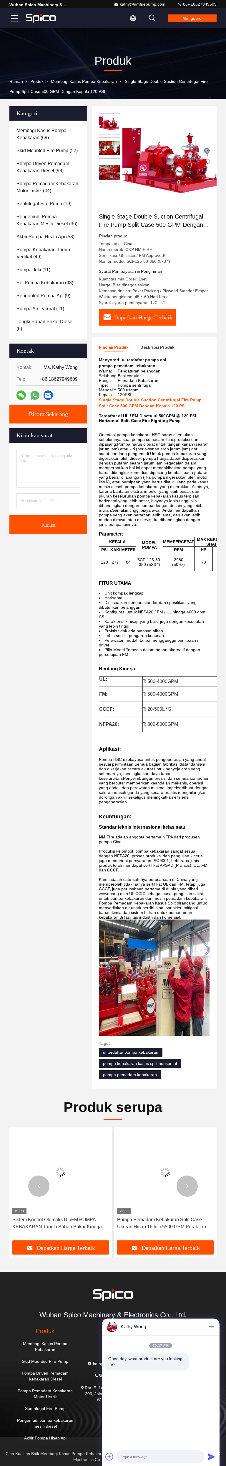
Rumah (16, 81)
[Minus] (211, 1326)
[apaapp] (35, 395)
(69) (41, 134)
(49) (43, 253)
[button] (38, 1186)
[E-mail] (48, 395)
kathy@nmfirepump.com (142, 4)
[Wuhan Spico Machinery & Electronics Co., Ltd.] (40, 18)
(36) (46, 220)
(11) (33, 269)
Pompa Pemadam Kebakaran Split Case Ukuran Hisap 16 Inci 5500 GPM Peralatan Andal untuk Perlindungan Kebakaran (161, 1223)
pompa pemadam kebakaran (130, 1074)
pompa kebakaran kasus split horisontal (140, 1063)
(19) (44, 203)
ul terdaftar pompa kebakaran (130, 1052)
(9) (43, 295)
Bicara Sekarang (48, 414)
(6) (45, 325)
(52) (47, 150)
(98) (42, 167)
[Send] (211, 1456)
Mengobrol (192, 18)
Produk (37, 81)
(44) (47, 187)
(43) (44, 282)
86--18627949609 (199, 4)
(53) (45, 236)
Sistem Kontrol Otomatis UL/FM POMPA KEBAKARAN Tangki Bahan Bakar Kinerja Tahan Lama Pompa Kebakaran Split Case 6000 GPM (57, 1223)
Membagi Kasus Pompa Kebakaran (84, 81)
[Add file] (109, 1456)
